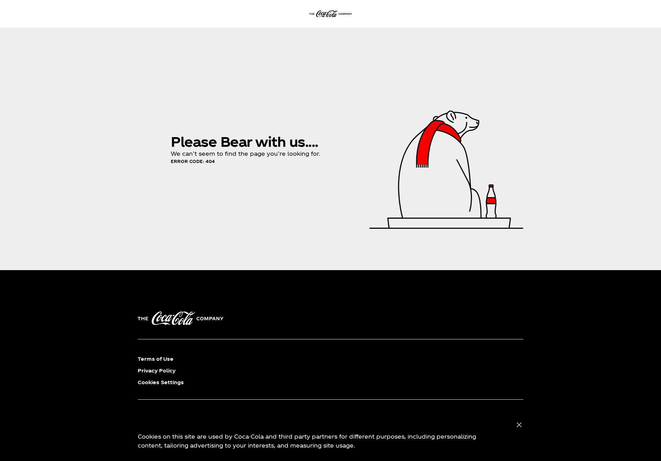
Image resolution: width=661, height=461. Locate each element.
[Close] (519, 425)
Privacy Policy (157, 370)
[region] (330, 435)
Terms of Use (156, 359)
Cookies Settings (161, 382)
